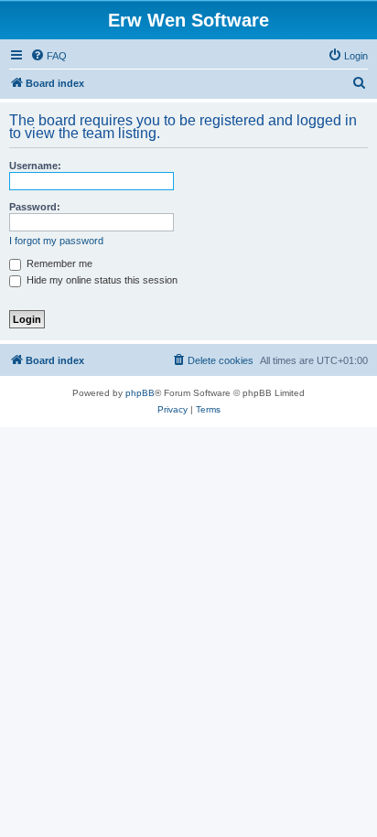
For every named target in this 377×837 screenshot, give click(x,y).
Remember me (58, 263)
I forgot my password (56, 240)
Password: (34, 206)
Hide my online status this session (101, 279)
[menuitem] (48, 56)
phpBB (140, 393)
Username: (35, 165)
